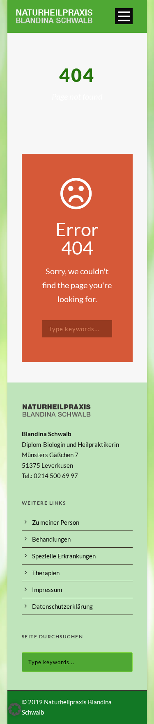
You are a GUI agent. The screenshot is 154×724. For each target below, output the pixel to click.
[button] (15, 709)
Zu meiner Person (55, 522)
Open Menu (124, 16)
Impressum (47, 589)
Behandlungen (51, 539)
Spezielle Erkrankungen (64, 556)
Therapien (46, 572)
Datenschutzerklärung (62, 606)
